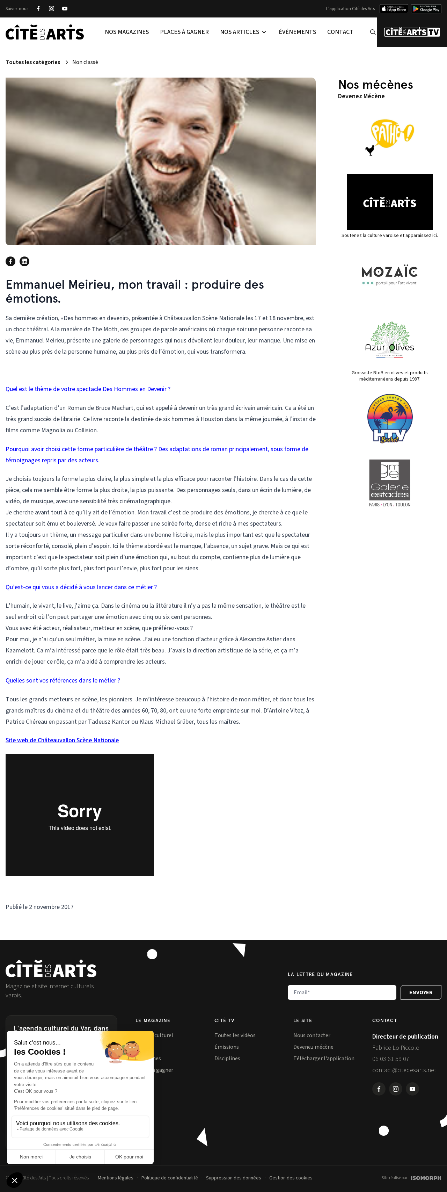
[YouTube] (64, 9)
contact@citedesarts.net (404, 1070)
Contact (340, 32)
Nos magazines (127, 32)
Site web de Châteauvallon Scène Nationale (62, 740)
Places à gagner (184, 32)
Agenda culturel (154, 1035)
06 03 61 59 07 (390, 1059)
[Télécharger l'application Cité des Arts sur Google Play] (426, 9)
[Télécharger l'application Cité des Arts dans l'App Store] (394, 8)
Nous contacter (311, 1035)
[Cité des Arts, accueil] (51, 968)
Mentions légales (115, 1178)
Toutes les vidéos (235, 1035)
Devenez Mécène (361, 96)
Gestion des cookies (291, 1178)
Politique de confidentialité (169, 1178)
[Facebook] (38, 9)
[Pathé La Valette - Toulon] (389, 138)
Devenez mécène (313, 1047)
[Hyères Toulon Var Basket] (389, 419)
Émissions (226, 1047)
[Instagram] (51, 9)
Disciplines (227, 1058)
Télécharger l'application (323, 1058)
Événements (297, 32)
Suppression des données (233, 1178)
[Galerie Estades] (389, 483)
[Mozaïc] (389, 275)
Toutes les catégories (33, 62)
